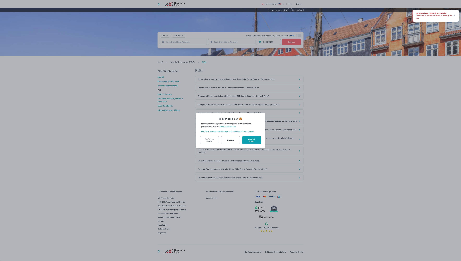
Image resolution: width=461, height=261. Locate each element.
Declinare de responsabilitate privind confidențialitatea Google (227, 131)
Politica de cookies (228, 126)
